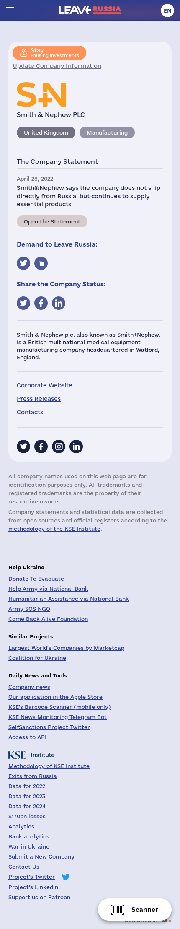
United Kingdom (46, 132)
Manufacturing (107, 132)
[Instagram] (58, 446)
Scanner (144, 909)
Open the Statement (52, 221)
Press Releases (39, 398)
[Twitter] (23, 446)
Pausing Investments (55, 52)
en (167, 10)
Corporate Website (44, 385)
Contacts (30, 412)
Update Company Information (57, 65)
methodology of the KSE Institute (54, 529)
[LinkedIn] (76, 446)
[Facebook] (41, 446)
